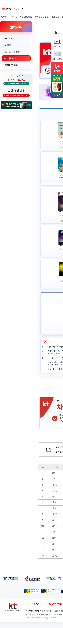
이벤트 (8, 45)
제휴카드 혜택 (11, 65)
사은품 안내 (10, 58)
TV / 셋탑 (13, 16)
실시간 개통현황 (12, 52)
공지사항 (9, 38)
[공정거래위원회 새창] (11, 574)
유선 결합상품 (26, 16)
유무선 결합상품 (41, 16)
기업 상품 (55, 16)
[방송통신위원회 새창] (33, 574)
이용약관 (35, 604)
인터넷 (4, 16)
